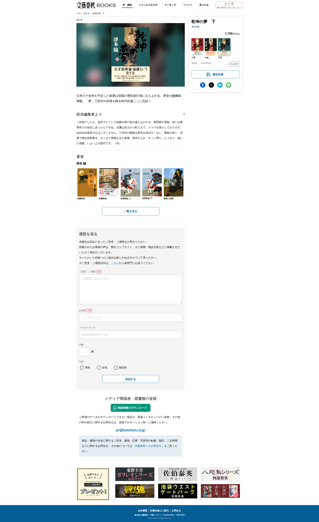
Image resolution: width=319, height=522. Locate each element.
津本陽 (195, 27)
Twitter (211, 85)
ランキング (170, 5)
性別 (81, 362)
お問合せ (176, 511)
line (228, 85)
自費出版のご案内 (159, 511)
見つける (204, 5)
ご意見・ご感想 (87, 272)
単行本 (87, 13)
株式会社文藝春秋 (141, 515)
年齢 (81, 345)
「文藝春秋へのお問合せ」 (148, 446)
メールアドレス (87, 327)
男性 (87, 367)
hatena (220, 85)
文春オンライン (156, 515)
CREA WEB (180, 515)
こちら (115, 263)
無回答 (123, 367)
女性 (104, 367)
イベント (187, 5)
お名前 (82, 310)
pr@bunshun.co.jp (130, 430)
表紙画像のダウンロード (132, 407)
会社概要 (142, 511)
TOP (78, 13)
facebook (202, 85)
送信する (130, 379)
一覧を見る (130, 211)
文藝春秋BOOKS (96, 5)
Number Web (169, 515)
